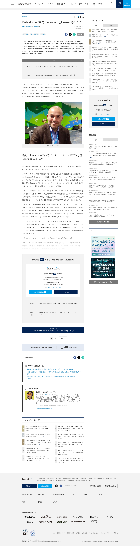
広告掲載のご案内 (110, 486)
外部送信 (115, 533)
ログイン (67, 292)
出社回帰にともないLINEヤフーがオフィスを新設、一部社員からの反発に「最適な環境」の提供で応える (70, 428)
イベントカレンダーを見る (104, 282)
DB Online (51, 4)
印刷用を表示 (29, 357)
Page (28, 75)
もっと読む (28, 379)
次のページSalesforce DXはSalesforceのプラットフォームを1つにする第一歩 (53, 330)
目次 (53, 60)
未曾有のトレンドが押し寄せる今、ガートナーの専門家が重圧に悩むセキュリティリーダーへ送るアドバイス (38, 458)
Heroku (36, 34)
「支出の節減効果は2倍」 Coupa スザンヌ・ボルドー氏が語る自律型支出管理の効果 (103, 215)
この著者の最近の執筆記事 (44, 408)
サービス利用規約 (93, 533)
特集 (94, 4)
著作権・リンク (61, 533)
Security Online (40, 4)
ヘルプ (53, 533)
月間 (110, 25)
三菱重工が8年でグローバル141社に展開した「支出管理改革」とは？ (38, 435)
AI (31, 34)
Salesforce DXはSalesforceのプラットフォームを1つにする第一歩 (55, 75)
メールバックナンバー (54, 287)
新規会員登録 (41, 292)
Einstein (43, 34)
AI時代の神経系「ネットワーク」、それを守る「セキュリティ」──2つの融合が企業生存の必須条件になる (70, 452)
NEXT (62, 338)
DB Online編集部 (26, 26)
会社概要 (84, 533)
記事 (80, 4)
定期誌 (40, 502)
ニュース (73, 4)
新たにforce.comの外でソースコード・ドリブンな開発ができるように (57, 66)
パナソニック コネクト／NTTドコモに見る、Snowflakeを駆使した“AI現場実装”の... (52, 377)
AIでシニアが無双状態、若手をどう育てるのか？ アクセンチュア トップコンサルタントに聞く (71, 436)
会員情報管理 (70, 533)
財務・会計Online (62, 4)
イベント (87, 4)
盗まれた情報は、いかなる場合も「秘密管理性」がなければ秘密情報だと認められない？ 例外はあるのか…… (103, 201)
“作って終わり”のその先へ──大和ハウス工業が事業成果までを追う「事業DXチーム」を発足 (38, 428)
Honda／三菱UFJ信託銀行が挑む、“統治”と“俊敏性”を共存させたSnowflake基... (50, 369)
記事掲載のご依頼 (95, 486)
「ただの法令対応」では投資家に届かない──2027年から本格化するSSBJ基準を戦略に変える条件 (70, 460)
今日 (96, 25)
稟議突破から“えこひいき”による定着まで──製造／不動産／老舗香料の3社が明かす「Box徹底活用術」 (38, 450)
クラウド (25, 34)
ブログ (100, 4)
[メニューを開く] (13, 4)
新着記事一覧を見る (103, 222)
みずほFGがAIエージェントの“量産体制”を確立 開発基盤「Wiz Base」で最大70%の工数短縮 (70, 444)
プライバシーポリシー (105, 533)
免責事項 (78, 533)
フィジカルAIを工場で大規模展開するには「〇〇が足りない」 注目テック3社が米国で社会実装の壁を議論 (38, 442)
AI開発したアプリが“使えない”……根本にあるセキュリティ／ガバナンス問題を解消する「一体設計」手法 (103, 193)
